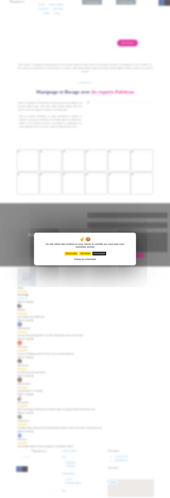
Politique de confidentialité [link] (85, 259)
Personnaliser (99, 253)
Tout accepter (71, 253)
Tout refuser (85, 253)
